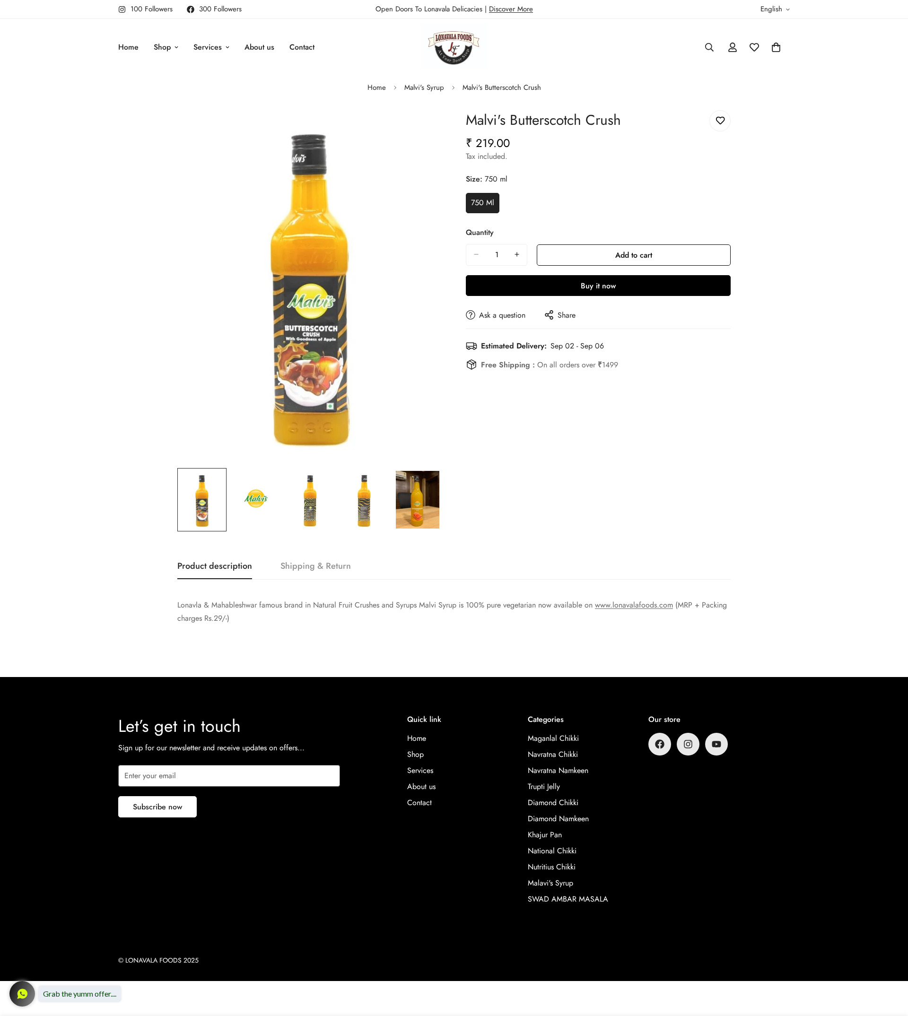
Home (128, 47)
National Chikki (552, 850)
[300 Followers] (659, 744)
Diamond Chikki (553, 802)
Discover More (511, 9)
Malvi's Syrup (424, 87)
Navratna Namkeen (558, 770)
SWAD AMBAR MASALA (568, 899)
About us (259, 47)
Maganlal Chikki (553, 738)
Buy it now (598, 285)
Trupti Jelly (544, 786)
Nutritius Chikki (552, 866)
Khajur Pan (545, 834)
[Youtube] (716, 744)
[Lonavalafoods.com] (454, 47)
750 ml (485, 205)
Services (207, 47)
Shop (162, 47)
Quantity (480, 231)
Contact (301, 47)
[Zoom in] (422, 128)
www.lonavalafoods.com (634, 604)
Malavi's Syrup (550, 882)
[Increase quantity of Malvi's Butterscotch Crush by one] (517, 254)
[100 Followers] (688, 744)
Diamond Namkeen (558, 818)
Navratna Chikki (553, 754)
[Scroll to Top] (889, 964)
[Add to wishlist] (720, 120)
